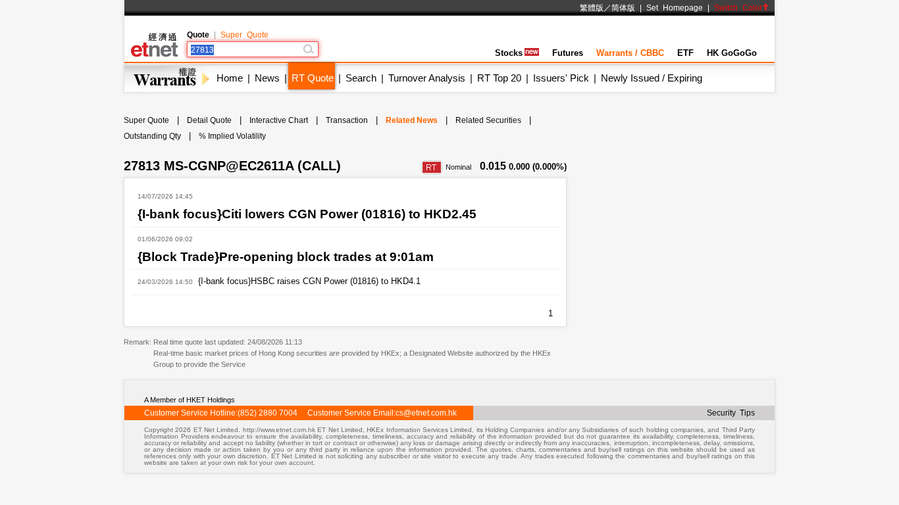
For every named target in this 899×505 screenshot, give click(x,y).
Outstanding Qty (152, 136)
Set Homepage (674, 7)
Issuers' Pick (561, 78)
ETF (685, 53)
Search (361, 78)
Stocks (509, 53)
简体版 (623, 7)
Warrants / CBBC (630, 53)
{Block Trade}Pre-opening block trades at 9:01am (286, 257)
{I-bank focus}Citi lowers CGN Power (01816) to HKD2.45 (307, 214)
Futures (567, 53)
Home (230, 78)
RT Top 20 (499, 78)
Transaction (347, 120)
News (267, 78)
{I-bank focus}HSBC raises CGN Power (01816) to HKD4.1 (309, 281)
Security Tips (731, 413)
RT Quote (313, 78)
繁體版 (592, 7)
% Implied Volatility (232, 136)
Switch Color (738, 7)
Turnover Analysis (426, 78)
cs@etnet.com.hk (426, 413)
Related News (412, 120)
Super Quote (244, 34)
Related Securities (488, 120)
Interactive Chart (278, 120)
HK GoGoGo (732, 53)
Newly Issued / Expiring (651, 78)
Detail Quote (209, 120)
